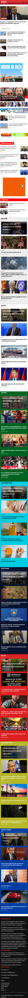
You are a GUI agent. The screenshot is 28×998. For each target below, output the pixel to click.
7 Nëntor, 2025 (5, 737)
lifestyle (5, 660)
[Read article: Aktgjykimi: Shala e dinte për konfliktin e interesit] (3, 41)
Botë (2, 337)
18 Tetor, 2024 (4, 910)
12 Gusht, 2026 (11, 57)
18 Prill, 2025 (4, 824)
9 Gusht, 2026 (4, 563)
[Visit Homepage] (4, 2)
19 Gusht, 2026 (12, 127)
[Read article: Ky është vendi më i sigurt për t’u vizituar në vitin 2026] (14, 724)
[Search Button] (23, 2)
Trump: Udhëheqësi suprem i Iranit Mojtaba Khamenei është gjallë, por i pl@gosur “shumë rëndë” (9, 164)
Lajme (2, 250)
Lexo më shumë (6, 28)
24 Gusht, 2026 (6, 232)
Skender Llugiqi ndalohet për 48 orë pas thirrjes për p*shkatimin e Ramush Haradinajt (17, 54)
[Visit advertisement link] (14, 110)
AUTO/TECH (4, 861)
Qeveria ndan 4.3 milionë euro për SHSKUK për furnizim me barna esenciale (8, 148)
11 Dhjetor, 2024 (5, 887)
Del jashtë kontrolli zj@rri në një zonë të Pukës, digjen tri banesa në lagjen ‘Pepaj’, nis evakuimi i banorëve (13, 274)
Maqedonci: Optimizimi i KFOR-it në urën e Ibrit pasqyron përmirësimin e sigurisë (17, 117)
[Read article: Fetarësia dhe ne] (14, 875)
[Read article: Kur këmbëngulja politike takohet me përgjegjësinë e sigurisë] (4, 211)
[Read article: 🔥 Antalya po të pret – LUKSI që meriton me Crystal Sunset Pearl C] (14, 679)
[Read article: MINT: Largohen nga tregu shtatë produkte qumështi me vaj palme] (3, 48)
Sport (3, 424)
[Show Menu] (26, 2)
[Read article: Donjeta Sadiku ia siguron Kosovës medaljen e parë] (14, 440)
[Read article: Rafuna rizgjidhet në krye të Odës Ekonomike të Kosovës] (14, 637)
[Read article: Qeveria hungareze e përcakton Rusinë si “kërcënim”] (14, 374)
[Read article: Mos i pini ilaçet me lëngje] (14, 551)
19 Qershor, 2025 (5, 781)
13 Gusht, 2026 (11, 49)
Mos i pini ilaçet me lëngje (8, 561)
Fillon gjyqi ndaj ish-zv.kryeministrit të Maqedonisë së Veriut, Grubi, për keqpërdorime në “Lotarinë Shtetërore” (13, 223)
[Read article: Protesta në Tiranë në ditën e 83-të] (14, 242)
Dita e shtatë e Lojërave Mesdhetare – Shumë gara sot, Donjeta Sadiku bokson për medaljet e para (14, 428)
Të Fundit (3, 18)
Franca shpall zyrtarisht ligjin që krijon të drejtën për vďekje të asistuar (16, 33)
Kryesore (11, 92)
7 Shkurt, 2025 (5, 867)
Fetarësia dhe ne (6, 885)
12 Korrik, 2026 (6, 669)
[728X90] (14, 134)
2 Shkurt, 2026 (5, 715)
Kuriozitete (4, 798)
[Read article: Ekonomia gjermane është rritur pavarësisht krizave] (14, 351)
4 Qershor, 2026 (5, 650)
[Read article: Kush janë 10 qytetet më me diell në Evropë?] (14, 790)
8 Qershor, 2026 (5, 605)
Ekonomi (3, 600)
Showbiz (3, 709)
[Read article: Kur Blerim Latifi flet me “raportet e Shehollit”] (4, 205)
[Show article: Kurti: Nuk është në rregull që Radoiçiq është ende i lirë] (18, 104)
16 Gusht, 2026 (11, 43)
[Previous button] (26, 99)
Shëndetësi (4, 559)
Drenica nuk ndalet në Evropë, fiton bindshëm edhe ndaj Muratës (13, 401)
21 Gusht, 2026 (4, 25)
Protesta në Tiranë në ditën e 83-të (11, 252)
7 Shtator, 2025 (6, 756)
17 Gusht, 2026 (5, 520)
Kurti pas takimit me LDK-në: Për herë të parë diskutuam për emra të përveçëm (9, 156)
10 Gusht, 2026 (5, 542)
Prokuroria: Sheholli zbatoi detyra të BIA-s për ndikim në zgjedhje (17, 96)
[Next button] (26, 96)
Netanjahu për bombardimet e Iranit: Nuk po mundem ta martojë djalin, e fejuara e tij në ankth (13, 778)
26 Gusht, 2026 (4, 159)
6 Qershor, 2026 (5, 628)
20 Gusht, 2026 (5, 300)
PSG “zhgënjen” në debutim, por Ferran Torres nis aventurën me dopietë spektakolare (12, 474)
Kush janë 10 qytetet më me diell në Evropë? (13, 800)
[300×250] (11, 72)
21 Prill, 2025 (4, 802)
